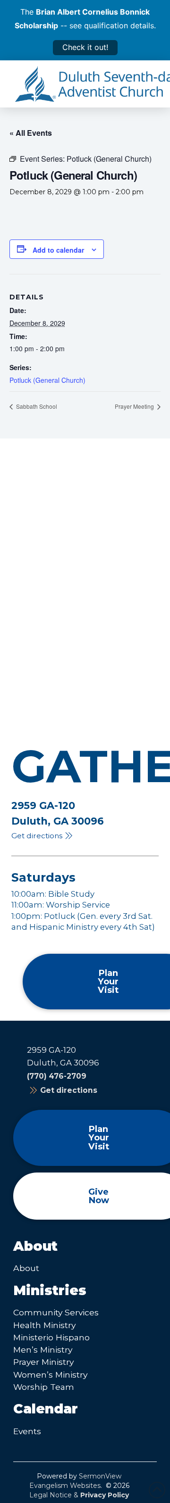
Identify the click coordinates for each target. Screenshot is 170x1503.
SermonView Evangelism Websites (75, 1481)
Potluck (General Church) (47, 380)
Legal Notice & (79, 1495)
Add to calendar (58, 250)
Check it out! (85, 47)
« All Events (30, 132)
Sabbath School (36, 406)
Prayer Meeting (135, 406)
